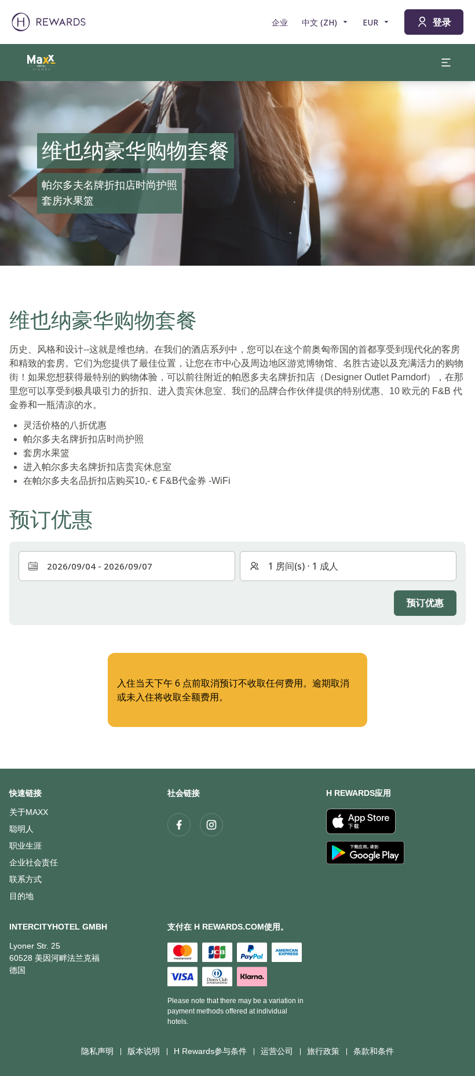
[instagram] (211, 824)
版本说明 (143, 1051)
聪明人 (21, 828)
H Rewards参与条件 (210, 1051)
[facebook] (179, 824)
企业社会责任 (33, 862)
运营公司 (277, 1051)
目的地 (21, 896)
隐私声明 (97, 1051)
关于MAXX (28, 812)
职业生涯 (25, 845)
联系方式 (25, 879)
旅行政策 (323, 1051)
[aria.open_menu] (446, 62)
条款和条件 (373, 1051)
